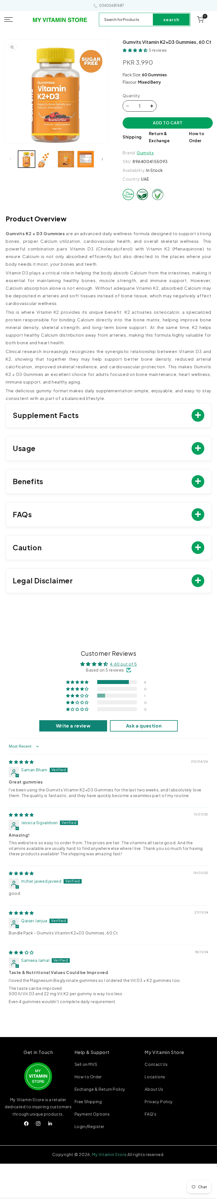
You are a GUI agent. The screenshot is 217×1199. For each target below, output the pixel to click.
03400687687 (111, 5)
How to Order (88, 1076)
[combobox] (126, 19)
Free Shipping (88, 1101)
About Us (154, 1089)
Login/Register (90, 1126)
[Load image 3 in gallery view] (66, 159)
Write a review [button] (73, 726)
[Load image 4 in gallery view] (85, 159)
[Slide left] (10, 159)
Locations (155, 1076)
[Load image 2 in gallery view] (46, 159)
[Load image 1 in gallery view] (26, 159)
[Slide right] (102, 159)
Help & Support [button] (92, 1052)
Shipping (132, 136)
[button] (14, 19)
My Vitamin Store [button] (164, 1052)
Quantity (131, 95)
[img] (21, 761)
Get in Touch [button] (38, 1052)
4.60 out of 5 (123, 663)
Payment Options (92, 1113)
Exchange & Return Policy (100, 1089)
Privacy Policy (159, 1101)
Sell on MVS (86, 1064)
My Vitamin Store (109, 1154)
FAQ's (150, 1113)
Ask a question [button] (144, 726)
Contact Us (156, 1064)
